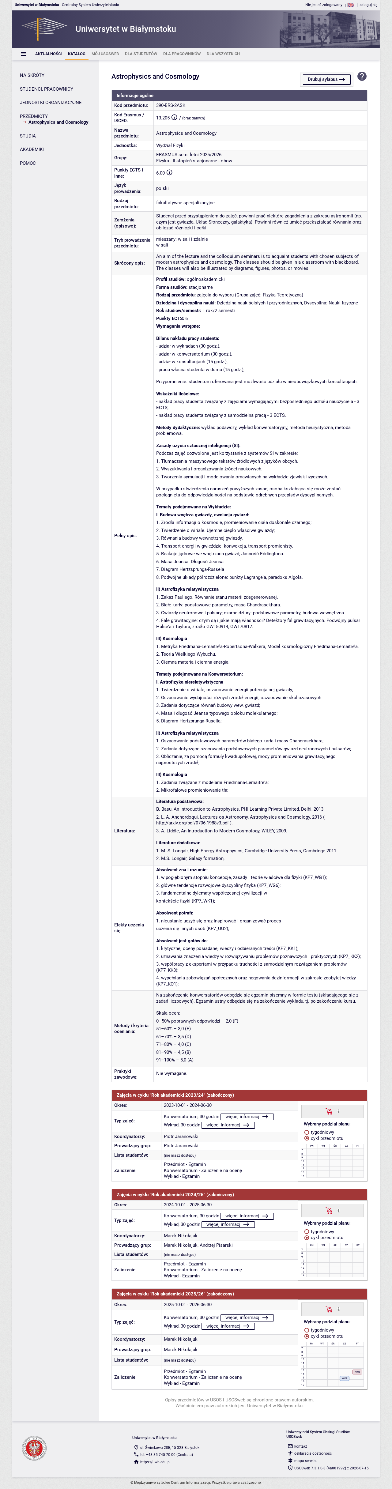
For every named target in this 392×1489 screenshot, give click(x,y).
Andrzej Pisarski (216, 1245)
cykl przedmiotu (326, 1138)
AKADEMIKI (32, 149)
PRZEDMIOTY (34, 116)
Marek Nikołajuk (181, 1235)
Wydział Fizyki (170, 145)
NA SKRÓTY (32, 75)
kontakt (300, 1446)
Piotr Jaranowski (181, 1136)
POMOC (28, 163)
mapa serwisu (306, 1461)
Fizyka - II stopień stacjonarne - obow (194, 161)
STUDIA (28, 136)
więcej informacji (243, 1116)
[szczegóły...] (338, 1111)
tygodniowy (322, 1132)
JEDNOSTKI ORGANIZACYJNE (51, 102)
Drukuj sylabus (323, 79)
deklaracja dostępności (313, 1453)
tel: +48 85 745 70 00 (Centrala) (166, 1455)
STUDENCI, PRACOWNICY (46, 89)
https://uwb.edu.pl (155, 1462)
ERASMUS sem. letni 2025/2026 (188, 154)
